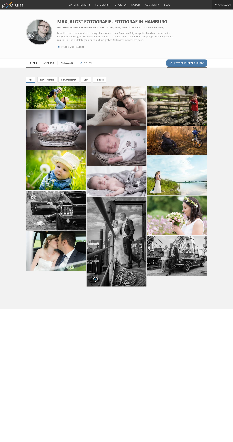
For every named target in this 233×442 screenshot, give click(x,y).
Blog (167, 4)
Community (152, 4)
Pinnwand (67, 63)
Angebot (48, 63)
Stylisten (120, 4)
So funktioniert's (80, 4)
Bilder (33, 63)
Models (136, 4)
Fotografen (102, 4)
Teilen (87, 63)
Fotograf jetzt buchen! (189, 63)
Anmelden (224, 4)
